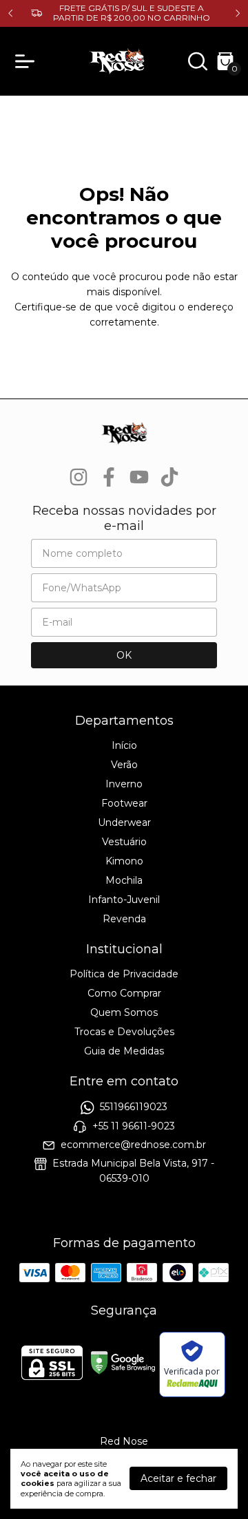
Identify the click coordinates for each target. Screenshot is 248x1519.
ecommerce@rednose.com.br (133, 1144)
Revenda (124, 919)
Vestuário (124, 842)
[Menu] (27, 61)
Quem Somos (124, 1012)
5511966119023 (133, 1107)
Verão (124, 764)
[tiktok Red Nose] (169, 477)
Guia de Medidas (124, 1051)
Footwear (124, 803)
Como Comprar (124, 993)
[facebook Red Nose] (109, 477)
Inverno (124, 784)
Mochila (124, 880)
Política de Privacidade (124, 974)
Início (124, 745)
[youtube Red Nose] (139, 477)
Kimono (124, 861)
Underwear (124, 822)
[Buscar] (197, 65)
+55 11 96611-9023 (133, 1126)
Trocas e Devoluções (124, 1032)
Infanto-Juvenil (124, 899)
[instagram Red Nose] (78, 477)
